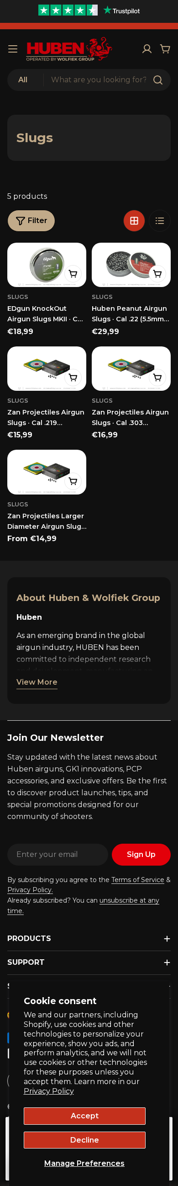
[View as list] (160, 221)
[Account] (146, 48)
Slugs (17, 296)
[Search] (157, 79)
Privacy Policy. (30, 890)
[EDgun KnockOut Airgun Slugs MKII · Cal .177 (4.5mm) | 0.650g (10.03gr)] (46, 265)
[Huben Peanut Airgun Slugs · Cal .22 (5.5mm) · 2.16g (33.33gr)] (131, 265)
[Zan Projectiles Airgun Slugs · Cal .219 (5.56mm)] (46, 368)
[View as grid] (134, 221)
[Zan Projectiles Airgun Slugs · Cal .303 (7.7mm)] (131, 368)
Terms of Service (137, 880)
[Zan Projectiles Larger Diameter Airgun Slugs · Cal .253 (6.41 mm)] (46, 472)
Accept (85, 1116)
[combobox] (89, 80)
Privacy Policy (49, 1091)
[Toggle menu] (12, 48)
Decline (84, 1140)
